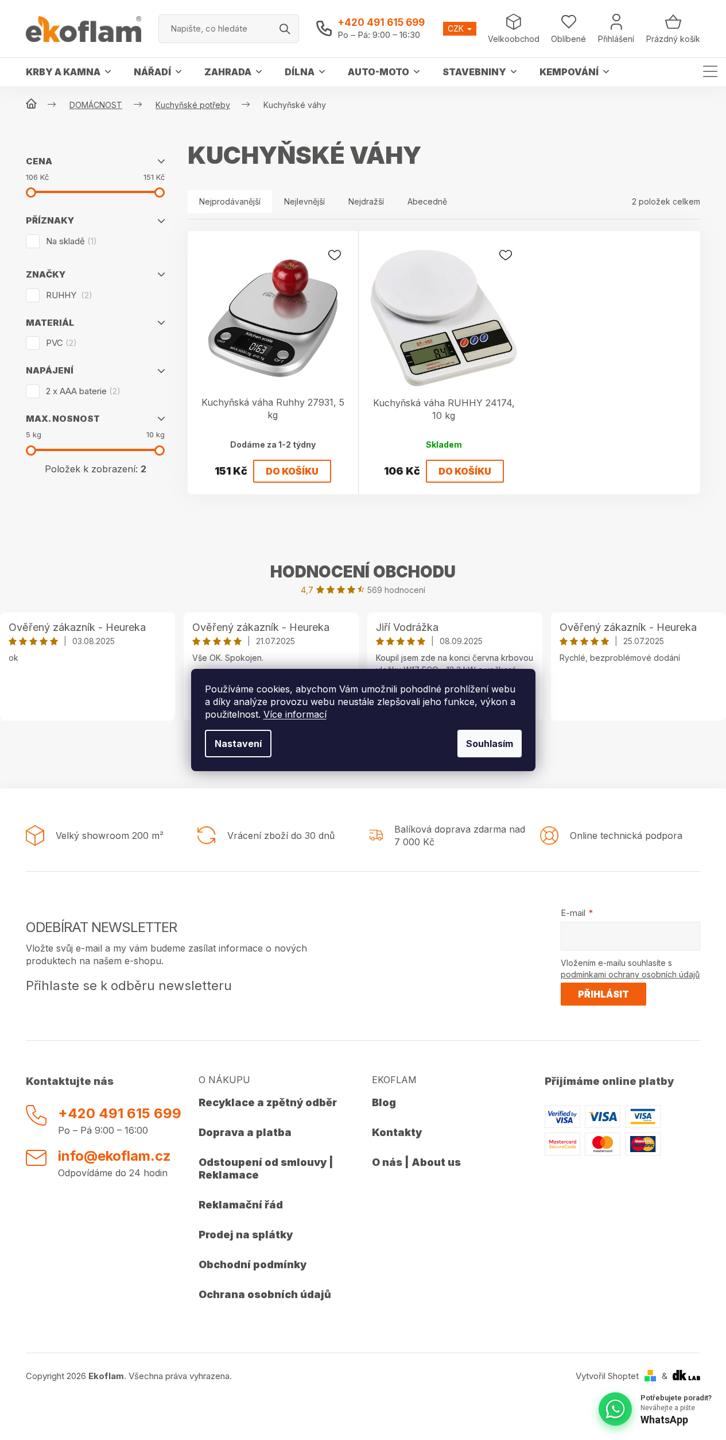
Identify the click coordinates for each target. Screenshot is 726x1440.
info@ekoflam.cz (114, 1156)
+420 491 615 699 (381, 22)
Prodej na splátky (246, 1235)
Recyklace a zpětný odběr (268, 1102)
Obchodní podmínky (252, 1264)
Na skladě (70, 241)
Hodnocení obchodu (363, 572)
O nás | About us (416, 1162)
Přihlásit (603, 994)
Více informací (295, 714)
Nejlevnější (304, 201)
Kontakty (397, 1132)
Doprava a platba (245, 1132)
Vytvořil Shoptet (607, 1375)
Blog (384, 1102)
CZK (457, 28)
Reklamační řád (241, 1205)
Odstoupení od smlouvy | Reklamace (266, 1168)
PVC (59, 342)
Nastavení (238, 743)
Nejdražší (366, 201)
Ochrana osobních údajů (265, 1294)
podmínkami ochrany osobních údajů (630, 974)
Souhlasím (489, 743)
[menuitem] (68, 71)
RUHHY (67, 295)
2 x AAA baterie (81, 391)
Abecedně (427, 201)
